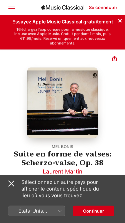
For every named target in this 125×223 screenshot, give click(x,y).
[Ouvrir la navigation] (11, 7)
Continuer (93, 211)
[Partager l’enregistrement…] (114, 59)
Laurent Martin (62, 171)
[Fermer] (120, 20)
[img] (62, 7)
